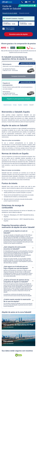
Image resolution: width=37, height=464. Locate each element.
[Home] (7, 1)
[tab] (10, 13)
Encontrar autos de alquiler (18, 34)
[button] (22, 2)
